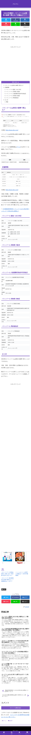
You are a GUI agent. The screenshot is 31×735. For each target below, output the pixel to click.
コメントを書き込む (15, 707)
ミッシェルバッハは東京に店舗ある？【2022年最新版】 (21, 574)
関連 (7, 101)
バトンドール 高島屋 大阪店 (13, 91)
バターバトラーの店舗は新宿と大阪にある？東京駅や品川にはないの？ (7, 574)
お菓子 (4, 589)
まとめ (6, 99)
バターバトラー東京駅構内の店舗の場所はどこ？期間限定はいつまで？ (7, 579)
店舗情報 (7, 87)
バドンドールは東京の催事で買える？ (14, 85)
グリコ (18, 147)
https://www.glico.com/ (12, 130)
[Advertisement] (15, 63)
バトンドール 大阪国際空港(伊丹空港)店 (16, 93)
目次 (13, 82)
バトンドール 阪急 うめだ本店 (13, 89)
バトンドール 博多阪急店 (12, 97)
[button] (27, 368)
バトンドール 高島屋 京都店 (13, 95)
